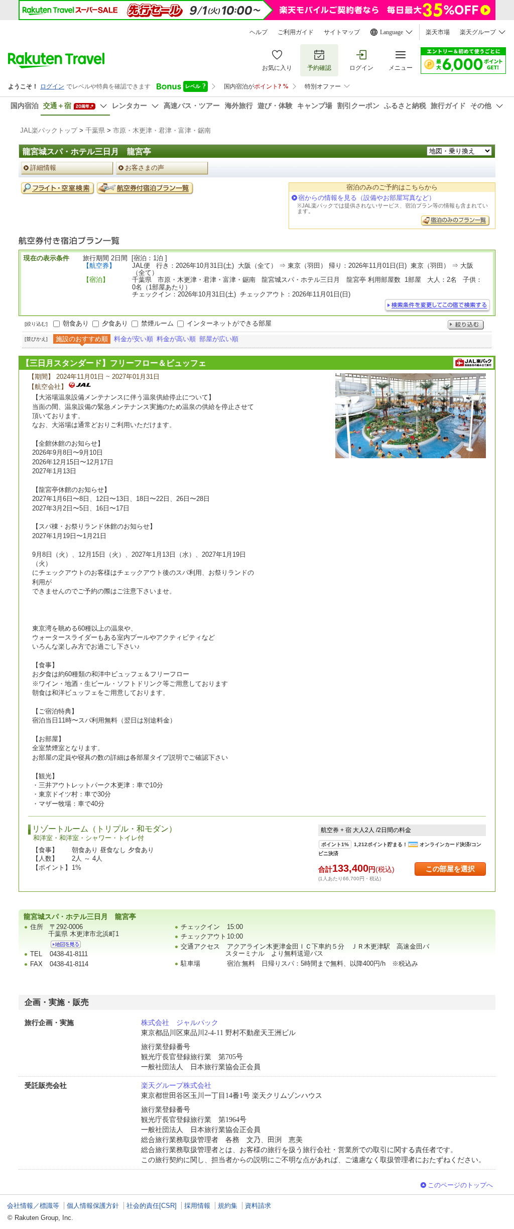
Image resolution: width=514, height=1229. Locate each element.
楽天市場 (438, 32)
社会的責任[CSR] (151, 1205)
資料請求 (258, 1205)
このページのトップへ (460, 1185)
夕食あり (115, 323)
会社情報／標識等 (33, 1205)
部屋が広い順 (218, 339)
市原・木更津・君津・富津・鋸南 (162, 130)
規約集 (227, 1205)
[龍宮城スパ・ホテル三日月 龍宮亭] (66, 944)
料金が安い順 (133, 339)
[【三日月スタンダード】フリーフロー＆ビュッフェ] (410, 415)
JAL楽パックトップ (48, 130)
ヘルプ (258, 32)
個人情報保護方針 (93, 1205)
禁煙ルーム (157, 323)
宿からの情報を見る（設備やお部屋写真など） (366, 197)
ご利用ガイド (296, 32)
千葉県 (95, 130)
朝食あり (76, 323)
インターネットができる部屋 (229, 323)
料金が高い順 (176, 339)
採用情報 (197, 1205)
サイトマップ (342, 32)
